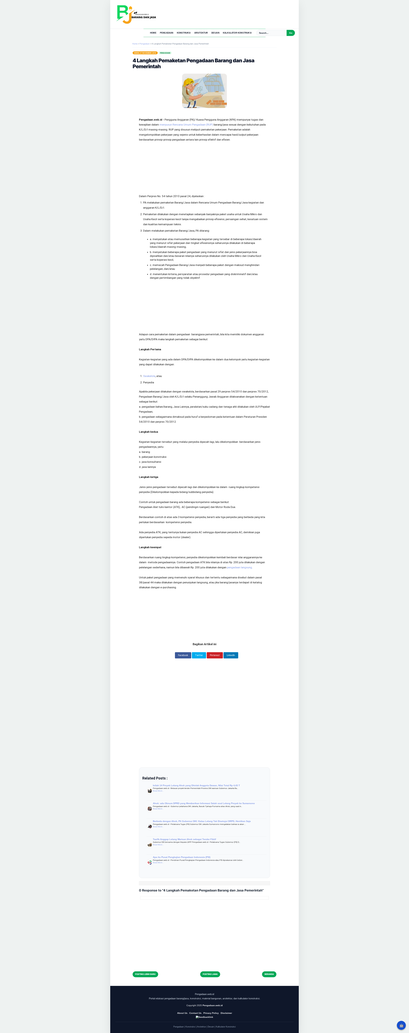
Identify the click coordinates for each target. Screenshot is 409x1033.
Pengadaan (166, 33)
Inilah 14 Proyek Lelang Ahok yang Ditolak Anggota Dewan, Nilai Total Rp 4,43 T (196, 785)
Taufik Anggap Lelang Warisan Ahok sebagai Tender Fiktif (184, 839)
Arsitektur (201, 33)
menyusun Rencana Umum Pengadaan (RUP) (187, 124)
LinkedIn (231, 655)
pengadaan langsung (239, 567)
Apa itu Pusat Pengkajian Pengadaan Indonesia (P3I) (181, 857)
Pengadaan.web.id (213, 1005)
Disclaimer (226, 1013)
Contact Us (195, 1013)
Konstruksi (184, 33)
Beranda (269, 974)
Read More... (158, 791)
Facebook (183, 655)
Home (153, 33)
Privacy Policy (211, 1013)
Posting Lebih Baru (145, 974)
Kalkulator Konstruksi (237, 33)
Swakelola (149, 376)
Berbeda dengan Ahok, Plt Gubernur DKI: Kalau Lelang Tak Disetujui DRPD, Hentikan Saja (202, 821)
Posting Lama (210, 974)
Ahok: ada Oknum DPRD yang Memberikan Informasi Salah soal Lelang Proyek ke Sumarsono (204, 803)
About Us (182, 1013)
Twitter (199, 655)
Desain (215, 33)
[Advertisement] (204, 159)
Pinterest (215, 655)
